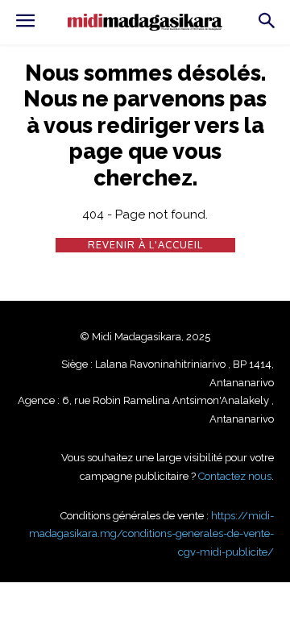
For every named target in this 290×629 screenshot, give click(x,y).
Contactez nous (234, 476)
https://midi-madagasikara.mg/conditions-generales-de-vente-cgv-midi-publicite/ (151, 534)
